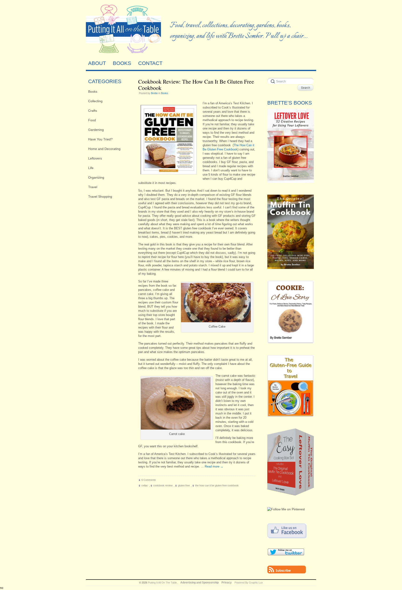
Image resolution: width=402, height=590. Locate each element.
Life (91, 168)
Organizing (96, 177)
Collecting (95, 101)
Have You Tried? (100, 139)
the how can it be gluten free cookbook (217, 485)
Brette (154, 93)
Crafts (92, 110)
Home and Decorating (104, 149)
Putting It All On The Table (162, 582)
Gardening (96, 130)
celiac (144, 485)
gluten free (184, 485)
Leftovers (95, 158)
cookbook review (163, 485)
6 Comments (148, 479)
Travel (92, 187)
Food (92, 120)
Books (92, 91)
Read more (214, 466)
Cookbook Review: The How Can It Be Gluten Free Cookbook (196, 85)
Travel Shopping (100, 196)
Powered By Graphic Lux (248, 582)
